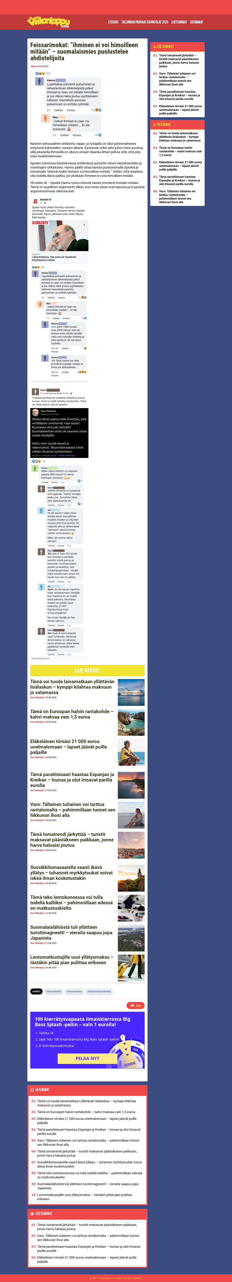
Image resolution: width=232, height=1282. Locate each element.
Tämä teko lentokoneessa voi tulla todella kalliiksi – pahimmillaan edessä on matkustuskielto (71, 903)
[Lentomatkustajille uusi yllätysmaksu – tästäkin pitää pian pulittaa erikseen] (131, 968)
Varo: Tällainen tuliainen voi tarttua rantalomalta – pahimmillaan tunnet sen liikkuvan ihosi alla (72, 810)
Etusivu (113, 22)
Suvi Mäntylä (37, 697)
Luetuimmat (179, 22)
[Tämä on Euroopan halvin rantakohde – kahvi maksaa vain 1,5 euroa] (131, 722)
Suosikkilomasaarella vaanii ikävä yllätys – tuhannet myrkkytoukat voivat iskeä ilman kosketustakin (71, 873)
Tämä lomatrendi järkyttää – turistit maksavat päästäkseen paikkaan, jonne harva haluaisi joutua (72, 840)
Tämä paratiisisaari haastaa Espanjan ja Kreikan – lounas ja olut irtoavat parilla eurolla (72, 780)
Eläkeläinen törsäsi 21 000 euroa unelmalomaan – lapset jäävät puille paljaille (68, 747)
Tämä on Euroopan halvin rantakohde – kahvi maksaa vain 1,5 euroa (71, 714)
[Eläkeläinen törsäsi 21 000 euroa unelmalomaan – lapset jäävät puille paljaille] (131, 752)
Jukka (33, 66)
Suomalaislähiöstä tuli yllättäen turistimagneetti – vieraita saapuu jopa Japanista (71, 932)
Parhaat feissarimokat (99, 991)
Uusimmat (196, 22)
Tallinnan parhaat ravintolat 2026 (145, 22)
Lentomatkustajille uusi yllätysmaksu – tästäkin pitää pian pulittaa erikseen (71, 959)
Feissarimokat (53, 991)
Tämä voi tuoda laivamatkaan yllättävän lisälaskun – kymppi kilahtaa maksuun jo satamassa (72, 687)
